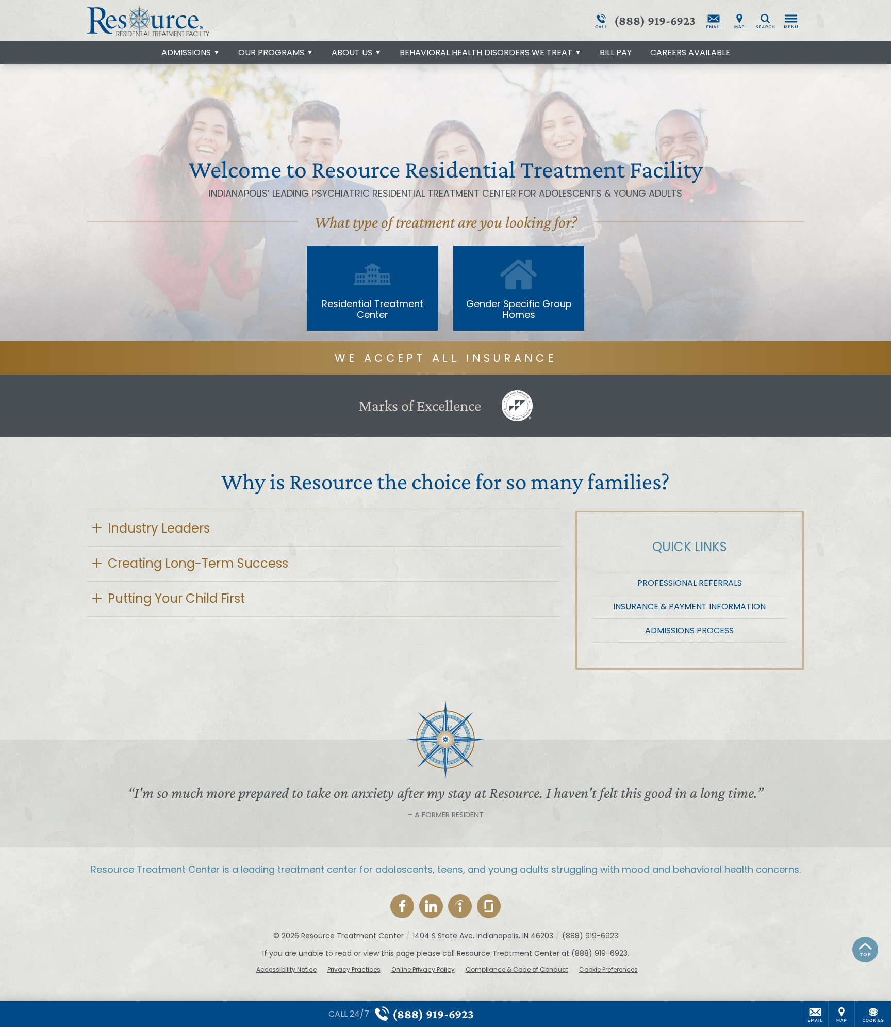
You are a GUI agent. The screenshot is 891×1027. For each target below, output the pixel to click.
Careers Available (690, 52)
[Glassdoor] (488, 906)
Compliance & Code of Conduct (517, 970)
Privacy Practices (354, 970)
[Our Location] (739, 20)
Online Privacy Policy (423, 970)
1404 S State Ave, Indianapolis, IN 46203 (482, 935)
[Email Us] (714, 20)
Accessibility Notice (286, 970)
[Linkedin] (431, 906)
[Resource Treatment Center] (242, 20)
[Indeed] (460, 906)
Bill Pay (616, 52)
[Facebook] (402, 906)
